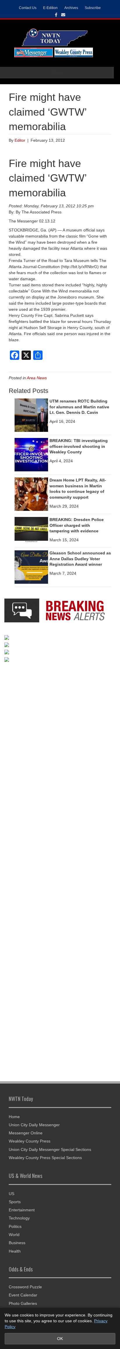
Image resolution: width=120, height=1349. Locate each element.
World (14, 1234)
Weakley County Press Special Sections (45, 1157)
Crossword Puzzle (25, 1287)
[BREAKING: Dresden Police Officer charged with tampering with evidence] (31, 529)
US (11, 1193)
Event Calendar (23, 1295)
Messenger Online (26, 1133)
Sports (15, 1201)
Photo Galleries (23, 1303)
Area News (37, 378)
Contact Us (27, 8)
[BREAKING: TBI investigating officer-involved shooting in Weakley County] (31, 454)
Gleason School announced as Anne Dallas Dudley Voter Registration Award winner (80, 559)
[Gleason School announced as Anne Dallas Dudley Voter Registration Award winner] (31, 566)
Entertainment (22, 1210)
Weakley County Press (29, 1141)
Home (14, 1116)
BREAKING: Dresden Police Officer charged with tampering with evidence (77, 525)
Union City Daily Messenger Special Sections (50, 1149)
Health (15, 1251)
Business (17, 1242)
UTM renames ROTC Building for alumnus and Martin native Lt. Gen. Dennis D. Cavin (79, 407)
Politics (15, 1226)
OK (60, 1338)
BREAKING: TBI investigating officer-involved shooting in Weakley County (79, 446)
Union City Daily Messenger (34, 1124)
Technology (19, 1218)
